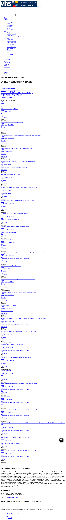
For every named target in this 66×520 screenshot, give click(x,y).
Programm (6, 19)
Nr (1, 106)
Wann (2, 103)
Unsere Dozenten (11, 41)
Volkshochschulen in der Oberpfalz (16, 36)
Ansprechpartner (11, 48)
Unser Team (10, 39)
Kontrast (6, 516)
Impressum (10, 54)
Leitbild (9, 52)
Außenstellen (10, 35)
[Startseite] (21, 6)
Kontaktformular (11, 47)
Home (5, 18)
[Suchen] (16, 15)
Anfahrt (9, 50)
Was (2, 101)
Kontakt (6, 45)
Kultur (8, 23)
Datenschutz (14, 513)
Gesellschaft (10, 22)
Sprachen (9, 26)
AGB (8, 51)
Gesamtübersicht (11, 20)
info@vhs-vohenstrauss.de (11, 497)
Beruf (8, 28)
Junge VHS (10, 29)
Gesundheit (10, 25)
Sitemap (20, 513)
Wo (1, 104)
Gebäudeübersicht (11, 42)
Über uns (6, 38)
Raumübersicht (11, 44)
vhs (5, 31)
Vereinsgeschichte (11, 34)
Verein (8, 32)
